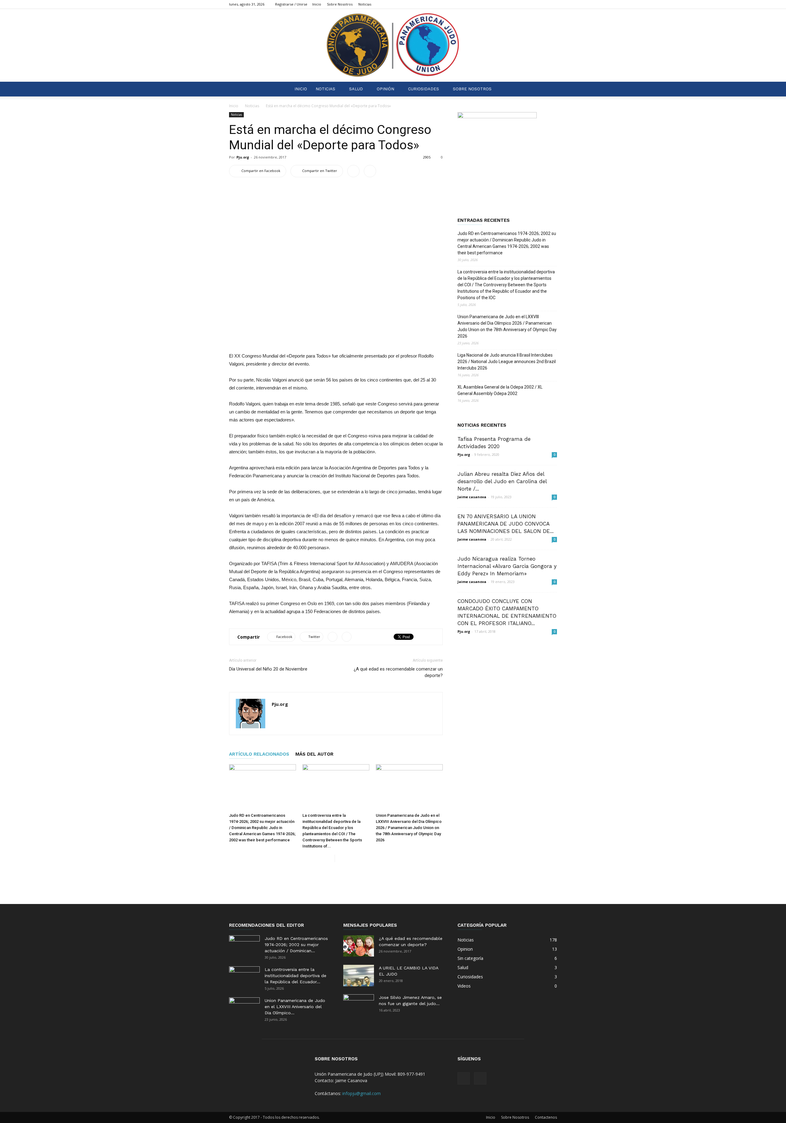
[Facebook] (542, 4)
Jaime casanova (471, 497)
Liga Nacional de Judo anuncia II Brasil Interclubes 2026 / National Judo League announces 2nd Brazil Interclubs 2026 (506, 361)
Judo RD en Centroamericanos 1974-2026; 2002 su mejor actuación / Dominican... (296, 944)
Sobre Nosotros (339, 4)
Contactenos (546, 1117)
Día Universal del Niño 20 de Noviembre (268, 669)
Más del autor (314, 754)
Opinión (385, 89)
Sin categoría (470, 958)
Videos (464, 986)
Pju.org (242, 157)
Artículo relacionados (259, 754)
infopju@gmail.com (361, 1093)
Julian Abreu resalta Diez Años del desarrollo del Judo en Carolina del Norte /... (502, 481)
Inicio (316, 4)
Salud (356, 89)
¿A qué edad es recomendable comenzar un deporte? (398, 672)
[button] (549, 89)
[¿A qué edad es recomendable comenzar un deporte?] (358, 946)
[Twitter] (552, 4)
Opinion (465, 949)
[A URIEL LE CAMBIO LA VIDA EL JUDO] (358, 975)
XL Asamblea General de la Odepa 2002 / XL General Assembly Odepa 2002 (500, 390)
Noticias (364, 4)
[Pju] (393, 45)
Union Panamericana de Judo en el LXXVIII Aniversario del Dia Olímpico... (295, 1006)
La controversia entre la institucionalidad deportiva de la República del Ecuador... (295, 975)
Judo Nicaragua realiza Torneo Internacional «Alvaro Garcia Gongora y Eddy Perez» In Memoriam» (507, 566)
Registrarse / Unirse (291, 4)
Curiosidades (423, 89)
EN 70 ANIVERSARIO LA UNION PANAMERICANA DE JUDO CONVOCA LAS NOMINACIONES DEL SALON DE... (505, 523)
